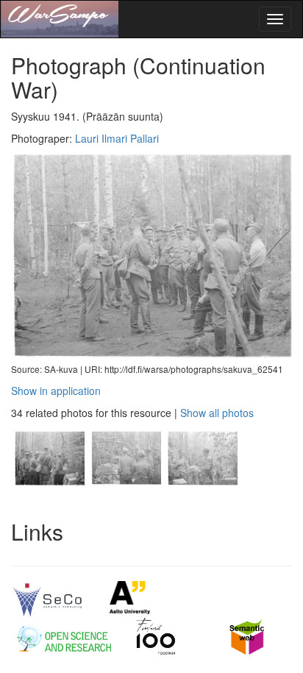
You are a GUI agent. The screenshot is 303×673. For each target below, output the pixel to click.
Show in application (56, 390)
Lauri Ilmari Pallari (117, 138)
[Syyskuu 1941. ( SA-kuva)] (49, 496)
